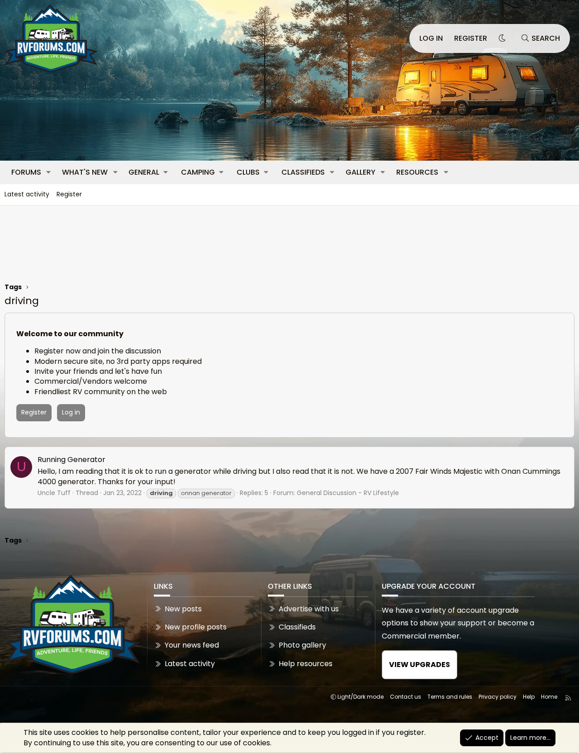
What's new (85, 172)
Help (529, 697)
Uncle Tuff (54, 492)
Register (69, 194)
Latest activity (27, 194)
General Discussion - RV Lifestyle (348, 492)
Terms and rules (449, 697)
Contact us (405, 697)
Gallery (360, 172)
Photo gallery (302, 645)
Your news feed (192, 645)
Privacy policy (498, 697)
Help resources (305, 663)
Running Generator (71, 459)
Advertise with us (309, 609)
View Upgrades (419, 664)
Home (549, 697)
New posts (183, 609)
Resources (417, 172)
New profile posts (196, 627)
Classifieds (303, 172)
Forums (26, 172)
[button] (48, 172)
